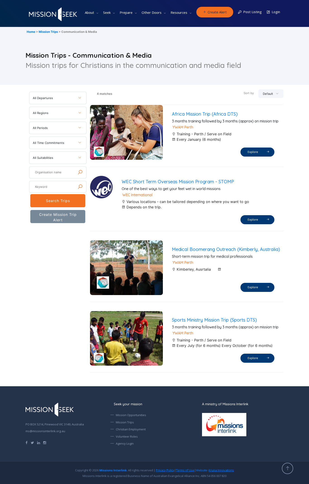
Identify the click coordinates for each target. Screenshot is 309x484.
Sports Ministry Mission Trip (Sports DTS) (214, 320)
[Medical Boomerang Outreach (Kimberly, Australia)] (126, 267)
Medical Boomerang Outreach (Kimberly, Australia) (226, 249)
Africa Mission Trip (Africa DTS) (205, 114)
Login (276, 12)
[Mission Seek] (50, 409)
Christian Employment (131, 429)
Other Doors (152, 12)
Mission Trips (48, 31)
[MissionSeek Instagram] (44, 442)
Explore (253, 152)
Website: (215, 470)
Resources (179, 12)
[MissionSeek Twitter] (32, 442)
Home (31, 31)
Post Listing (252, 12)
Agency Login (125, 443)
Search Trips (58, 200)
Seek (107, 12)
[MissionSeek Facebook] (27, 442)
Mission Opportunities (131, 415)
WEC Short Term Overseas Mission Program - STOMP (178, 181)
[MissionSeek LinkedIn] (38, 442)
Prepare (126, 12)
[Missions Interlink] (242, 424)
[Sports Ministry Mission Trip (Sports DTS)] (126, 338)
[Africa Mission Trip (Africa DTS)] (126, 132)
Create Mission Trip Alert (58, 217)
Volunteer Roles (127, 436)
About (89, 12)
